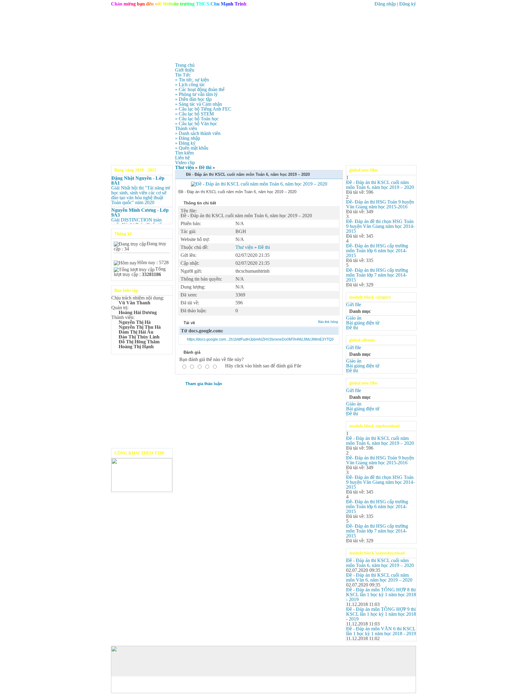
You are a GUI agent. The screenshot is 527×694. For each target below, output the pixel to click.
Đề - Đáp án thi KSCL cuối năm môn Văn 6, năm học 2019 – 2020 (379, 577)
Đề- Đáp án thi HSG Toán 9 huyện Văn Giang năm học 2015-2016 (380, 204)
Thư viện (184, 167)
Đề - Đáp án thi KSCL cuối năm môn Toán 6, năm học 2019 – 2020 (380, 185)
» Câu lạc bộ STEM (194, 113)
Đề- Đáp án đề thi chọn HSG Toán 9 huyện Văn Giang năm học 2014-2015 (380, 226)
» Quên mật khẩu (191, 147)
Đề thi (205, 167)
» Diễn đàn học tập (193, 99)
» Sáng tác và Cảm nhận (198, 104)
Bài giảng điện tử (362, 322)
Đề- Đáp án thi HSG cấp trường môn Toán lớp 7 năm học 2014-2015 (377, 274)
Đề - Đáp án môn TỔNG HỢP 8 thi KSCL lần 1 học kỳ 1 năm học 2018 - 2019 (381, 594)
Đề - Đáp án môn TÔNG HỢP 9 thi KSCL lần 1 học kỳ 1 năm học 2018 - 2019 (381, 614)
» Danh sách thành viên (197, 133)
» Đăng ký (185, 143)
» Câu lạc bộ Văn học (196, 123)
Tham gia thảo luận (203, 383)
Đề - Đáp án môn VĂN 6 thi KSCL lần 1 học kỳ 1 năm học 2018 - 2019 (381, 631)
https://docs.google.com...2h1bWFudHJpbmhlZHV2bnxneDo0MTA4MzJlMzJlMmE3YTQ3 (260, 339)
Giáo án (353, 317)
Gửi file (353, 304)
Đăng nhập (385, 3)
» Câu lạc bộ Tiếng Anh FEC (203, 109)
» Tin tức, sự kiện (192, 79)
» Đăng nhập (187, 138)
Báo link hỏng (328, 322)
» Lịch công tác (190, 84)
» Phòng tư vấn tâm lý (196, 94)
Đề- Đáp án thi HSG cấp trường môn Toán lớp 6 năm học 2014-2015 (377, 250)
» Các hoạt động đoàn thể (199, 89)
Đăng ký (407, 3)
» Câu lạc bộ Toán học (197, 118)
